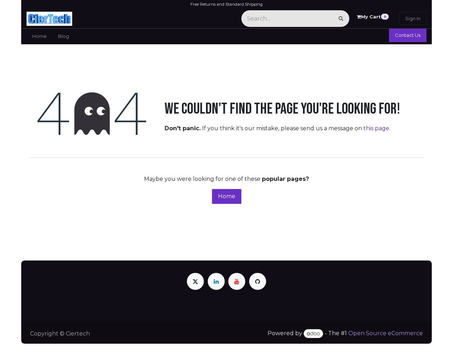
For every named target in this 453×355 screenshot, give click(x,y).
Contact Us (407, 35)
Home (226, 196)
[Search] (341, 18)
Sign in (412, 18)
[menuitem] (39, 36)
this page (376, 128)
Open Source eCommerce (385, 333)
